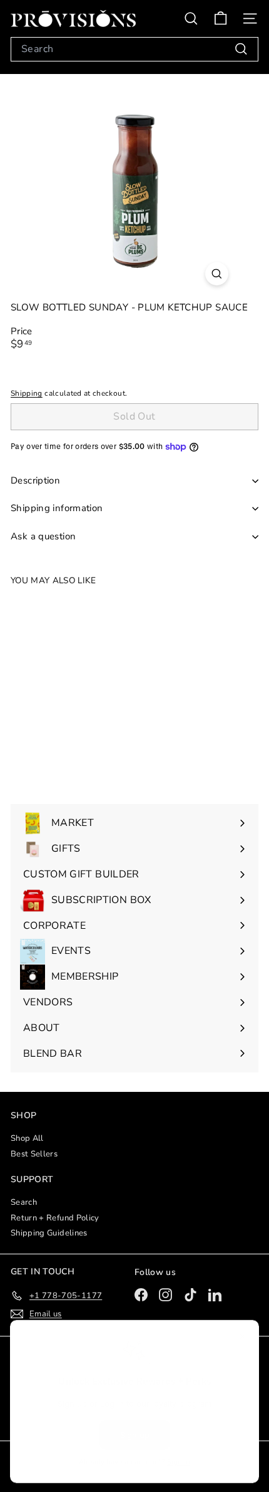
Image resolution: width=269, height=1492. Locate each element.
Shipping (27, 393)
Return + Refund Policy (55, 1218)
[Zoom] (216, 273)
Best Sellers (34, 1154)
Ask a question (43, 536)
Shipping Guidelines (49, 1233)
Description (35, 480)
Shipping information (57, 508)
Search (24, 1202)
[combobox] (134, 49)
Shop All (27, 1138)
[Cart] (220, 18)
